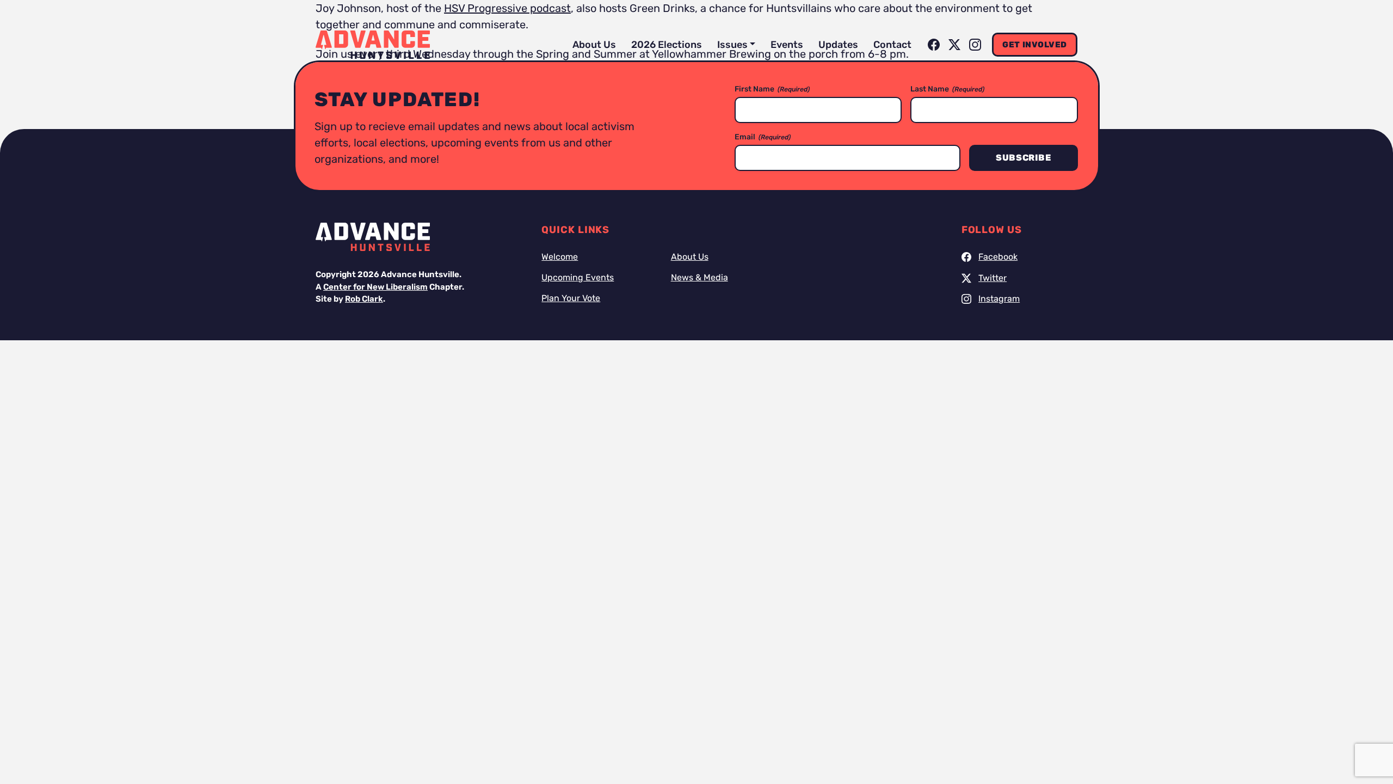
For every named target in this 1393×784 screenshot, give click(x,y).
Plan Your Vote (570, 298)
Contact (892, 45)
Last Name (947, 89)
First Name (772, 89)
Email (763, 137)
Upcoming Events (577, 277)
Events (787, 45)
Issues (732, 45)
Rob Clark (364, 299)
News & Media (699, 277)
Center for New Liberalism (375, 287)
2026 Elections (666, 45)
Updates (838, 45)
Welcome (559, 257)
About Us (594, 45)
